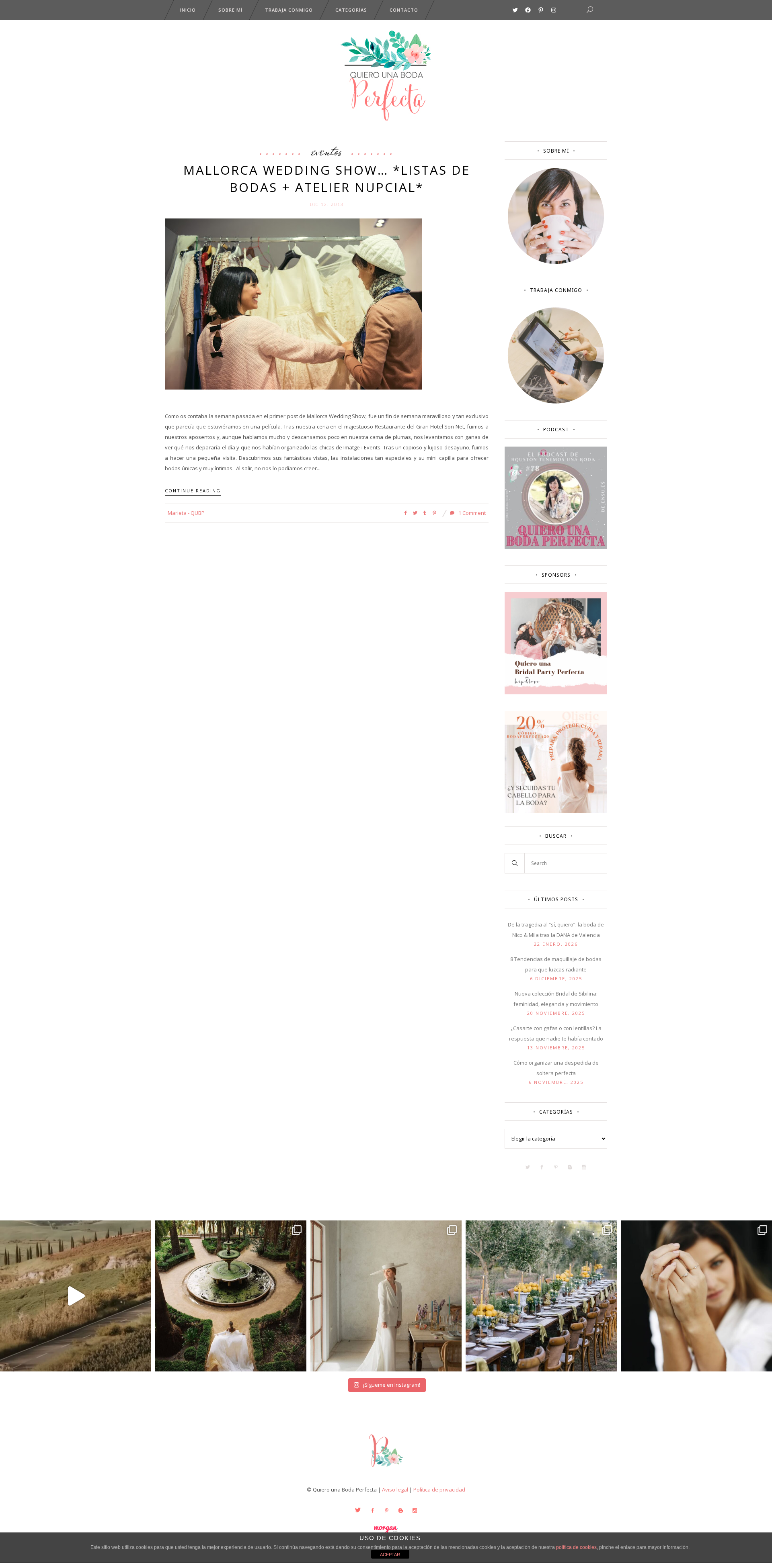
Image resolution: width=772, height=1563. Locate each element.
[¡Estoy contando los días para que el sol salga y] (541, 1295)
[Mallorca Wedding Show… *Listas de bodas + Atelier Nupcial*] (293, 303)
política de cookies (576, 1547)
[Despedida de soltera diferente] (556, 692)
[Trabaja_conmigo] (555, 401)
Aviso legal (395, 1489)
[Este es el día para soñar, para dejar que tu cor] (230, 1295)
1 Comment (471, 512)
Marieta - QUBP (186, 512)
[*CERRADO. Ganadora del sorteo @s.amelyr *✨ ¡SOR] (696, 1295)
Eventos (327, 151)
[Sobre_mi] (555, 262)
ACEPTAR (390, 1554)
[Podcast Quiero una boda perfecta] (556, 547)
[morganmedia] (386, 1468)
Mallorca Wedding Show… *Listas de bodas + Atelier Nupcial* (326, 178)
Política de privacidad (439, 1489)
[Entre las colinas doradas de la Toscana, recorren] (75, 1295)
